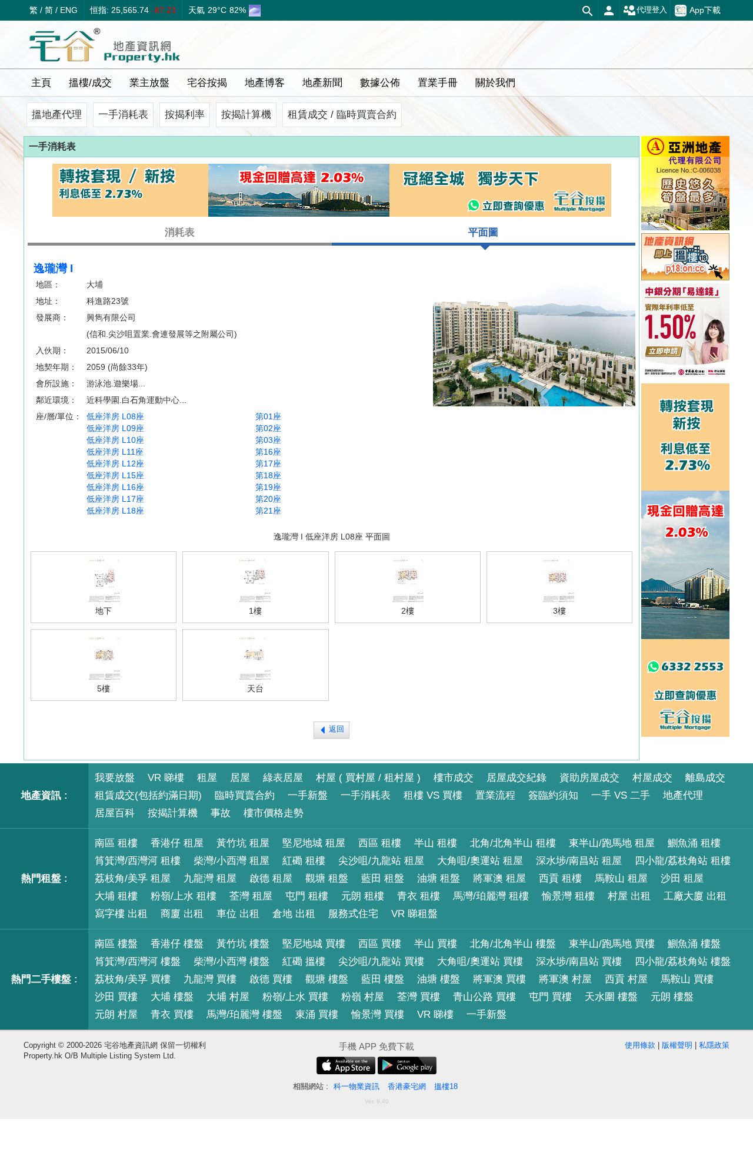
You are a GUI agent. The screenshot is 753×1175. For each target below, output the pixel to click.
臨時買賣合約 (245, 795)
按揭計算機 (246, 114)
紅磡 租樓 (303, 860)
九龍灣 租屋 (210, 878)
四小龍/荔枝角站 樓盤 (683, 961)
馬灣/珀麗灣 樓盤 (244, 1014)
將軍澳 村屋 (565, 979)
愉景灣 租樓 (568, 896)
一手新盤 (308, 795)
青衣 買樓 (172, 1014)
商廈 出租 (182, 913)
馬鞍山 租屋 (621, 878)
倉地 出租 (293, 913)
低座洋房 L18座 (115, 510)
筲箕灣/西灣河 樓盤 (138, 961)
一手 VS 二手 (620, 795)
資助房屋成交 (589, 777)
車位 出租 (237, 913)
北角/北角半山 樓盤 (513, 943)
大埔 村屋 (227, 996)
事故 (221, 813)
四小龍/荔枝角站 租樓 (683, 860)
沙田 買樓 (116, 996)
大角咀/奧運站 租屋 (480, 860)
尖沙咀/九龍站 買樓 (381, 961)
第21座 (268, 510)
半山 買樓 (435, 943)
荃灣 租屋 (250, 896)
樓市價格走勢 (274, 813)
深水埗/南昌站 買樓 (579, 961)
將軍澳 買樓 (499, 979)
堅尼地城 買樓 (313, 943)
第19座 (268, 487)
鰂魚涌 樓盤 (694, 943)
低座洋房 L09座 (115, 428)
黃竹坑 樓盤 (242, 943)
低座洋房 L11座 (115, 451)
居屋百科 (115, 813)
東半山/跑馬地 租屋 (612, 843)
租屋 (207, 777)
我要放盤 (115, 777)
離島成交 (705, 777)
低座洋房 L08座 (115, 416)
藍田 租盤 (382, 878)
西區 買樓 (379, 943)
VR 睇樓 (166, 777)
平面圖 (483, 232)
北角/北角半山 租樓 (513, 843)
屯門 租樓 (306, 896)
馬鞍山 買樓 (687, 979)
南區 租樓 (116, 843)
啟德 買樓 (270, 979)
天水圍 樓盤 (611, 996)
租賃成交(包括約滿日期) (148, 795)
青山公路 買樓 (484, 996)
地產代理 (683, 795)
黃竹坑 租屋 (242, 843)
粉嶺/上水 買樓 (295, 996)
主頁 (41, 82)
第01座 (268, 416)
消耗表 (180, 232)
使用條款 (640, 1045)
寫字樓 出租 (121, 913)
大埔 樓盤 (172, 996)
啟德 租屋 (270, 878)
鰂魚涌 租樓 (694, 843)
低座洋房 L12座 (115, 463)
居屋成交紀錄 (517, 777)
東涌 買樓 (316, 1014)
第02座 (268, 428)
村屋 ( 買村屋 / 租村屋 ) (368, 777)
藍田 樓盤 (382, 979)
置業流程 (495, 795)
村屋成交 (652, 777)
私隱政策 (714, 1045)
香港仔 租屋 (177, 843)
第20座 (268, 499)
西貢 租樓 (560, 878)
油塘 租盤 (438, 878)
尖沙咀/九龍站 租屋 (381, 860)
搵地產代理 (57, 114)
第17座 (268, 463)
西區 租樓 (379, 843)
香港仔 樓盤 (177, 943)
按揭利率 (185, 114)
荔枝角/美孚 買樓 (133, 979)
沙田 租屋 (682, 878)
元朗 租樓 (362, 896)
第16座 (268, 451)
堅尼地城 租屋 (313, 843)
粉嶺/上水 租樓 (183, 896)
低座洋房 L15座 (115, 475)
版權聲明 (677, 1045)
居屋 (240, 777)
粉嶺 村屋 (362, 996)
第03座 (268, 440)
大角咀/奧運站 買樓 (480, 961)
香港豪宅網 (407, 1086)
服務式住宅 (353, 913)
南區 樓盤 (116, 943)
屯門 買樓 (550, 996)
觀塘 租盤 (326, 878)
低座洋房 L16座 (115, 487)
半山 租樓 (435, 843)
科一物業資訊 (356, 1086)
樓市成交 (454, 777)
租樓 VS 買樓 (433, 795)
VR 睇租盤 (414, 913)
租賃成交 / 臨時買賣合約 (342, 114)
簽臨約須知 (553, 795)
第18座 (268, 475)
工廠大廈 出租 (695, 896)
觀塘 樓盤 (326, 979)
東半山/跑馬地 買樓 (612, 943)
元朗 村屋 (116, 1014)
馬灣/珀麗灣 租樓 (491, 896)
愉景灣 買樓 (377, 1014)
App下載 (705, 10)
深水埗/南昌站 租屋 (579, 860)
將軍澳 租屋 (499, 878)
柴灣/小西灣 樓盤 (231, 961)
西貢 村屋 (626, 979)
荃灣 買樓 (418, 996)
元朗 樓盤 (672, 996)
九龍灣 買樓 (210, 979)
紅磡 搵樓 (303, 961)
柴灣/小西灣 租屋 (231, 860)
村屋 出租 (629, 896)
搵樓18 (446, 1086)
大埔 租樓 (116, 896)
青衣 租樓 (418, 896)
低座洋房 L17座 (115, 499)
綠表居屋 (283, 777)
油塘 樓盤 (438, 979)
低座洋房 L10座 (115, 440)
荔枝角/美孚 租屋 (133, 878)
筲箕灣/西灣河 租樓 (138, 860)
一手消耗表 (123, 114)
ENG (69, 10)
